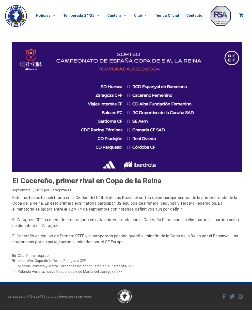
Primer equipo (37, 256)
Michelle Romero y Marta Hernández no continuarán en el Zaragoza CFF (76, 266)
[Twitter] (232, 296)
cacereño (25, 261)
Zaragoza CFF (74, 261)
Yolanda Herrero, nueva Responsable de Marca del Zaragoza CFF (70, 272)
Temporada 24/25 (78, 15)
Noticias (43, 15)
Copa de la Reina (48, 261)
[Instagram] (240, 296)
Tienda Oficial (167, 15)
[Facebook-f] (224, 296)
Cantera (114, 15)
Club (138, 15)
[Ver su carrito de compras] (241, 15)
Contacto (194, 15)
